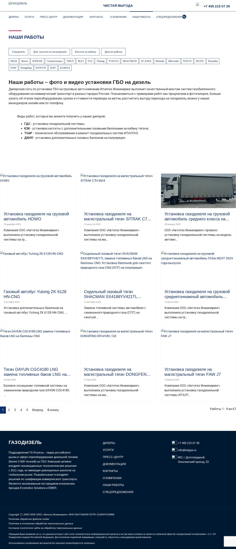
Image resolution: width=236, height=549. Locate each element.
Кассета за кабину (85, 51)
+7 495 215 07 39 (217, 6)
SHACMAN (130, 61)
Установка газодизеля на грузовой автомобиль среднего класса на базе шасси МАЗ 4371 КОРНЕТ (197, 217)
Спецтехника (54, 61)
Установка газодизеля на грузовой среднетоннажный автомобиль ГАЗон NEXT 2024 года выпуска (197, 294)
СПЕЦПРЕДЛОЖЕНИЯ (169, 17)
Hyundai (213, 61)
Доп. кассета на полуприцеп (50, 51)
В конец (53, 410)
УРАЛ (70, 61)
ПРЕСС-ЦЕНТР (48, 17)
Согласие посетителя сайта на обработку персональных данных (45, 528)
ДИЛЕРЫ (14, 17)
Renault (160, 61)
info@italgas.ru (187, 450)
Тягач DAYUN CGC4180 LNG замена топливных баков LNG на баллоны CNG (35, 372)
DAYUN (41, 67)
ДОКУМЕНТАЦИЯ (73, 17)
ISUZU (200, 61)
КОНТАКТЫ (96, 17)
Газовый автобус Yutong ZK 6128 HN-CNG (35, 294)
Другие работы (113, 51)
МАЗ (81, 61)
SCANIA (146, 61)
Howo (24, 61)
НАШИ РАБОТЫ (141, 17)
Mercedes (173, 61)
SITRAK (37, 61)
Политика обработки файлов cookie (29, 519)
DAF (53, 67)
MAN (14, 61)
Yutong (101, 61)
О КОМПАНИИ (118, 17)
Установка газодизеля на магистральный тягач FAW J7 (192, 372)
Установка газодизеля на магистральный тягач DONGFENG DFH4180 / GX (117, 372)
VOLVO (114, 61)
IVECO (187, 61)
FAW (13, 67)
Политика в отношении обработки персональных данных (41, 523)
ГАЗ (90, 61)
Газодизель (18, 51)
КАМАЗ (65, 67)
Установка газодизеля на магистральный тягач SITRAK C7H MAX (117, 217)
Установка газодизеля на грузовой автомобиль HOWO (36, 216)
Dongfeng (26, 67)
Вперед (37, 410)
